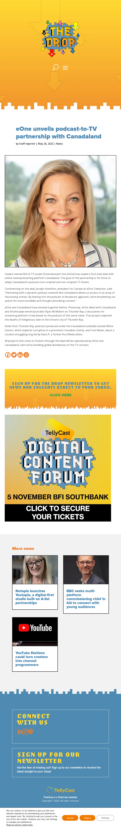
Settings (105, 818)
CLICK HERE (60, 395)
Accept (70, 818)
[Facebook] (8, 355)
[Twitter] (14, 355)
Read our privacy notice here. (19, 825)
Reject (87, 818)
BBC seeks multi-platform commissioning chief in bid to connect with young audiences (85, 599)
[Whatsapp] (26, 355)
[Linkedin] (20, 355)
